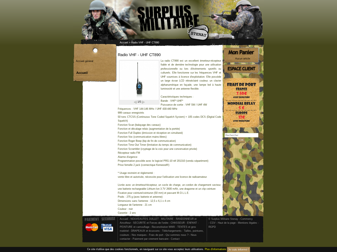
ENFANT (192, 222)
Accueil (124, 42)
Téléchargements (172, 230)
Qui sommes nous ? (177, 234)
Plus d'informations (215, 249)
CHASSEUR (178, 222)
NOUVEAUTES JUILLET (144, 218)
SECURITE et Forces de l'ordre (150, 222)
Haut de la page (227, 222)
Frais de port (156, 234)
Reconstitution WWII (163, 226)
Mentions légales (247, 222)
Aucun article (242, 58)
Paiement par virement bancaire (150, 238)
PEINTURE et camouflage (134, 226)
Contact (175, 238)
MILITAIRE (167, 218)
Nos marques (139, 234)
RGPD (212, 226)
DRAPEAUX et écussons (145, 230)
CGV (213, 222)
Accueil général (84, 61)
